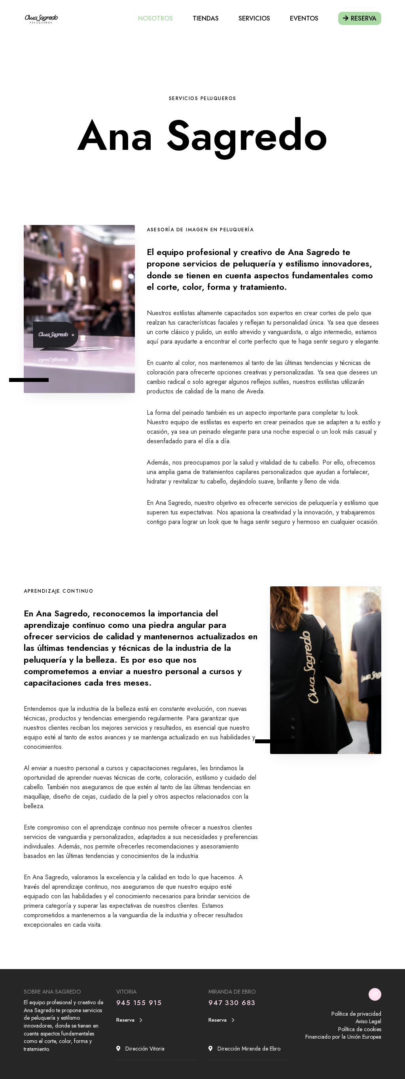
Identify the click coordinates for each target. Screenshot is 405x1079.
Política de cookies (359, 1029)
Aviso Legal (368, 1021)
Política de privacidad (356, 1014)
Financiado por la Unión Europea (343, 1037)
